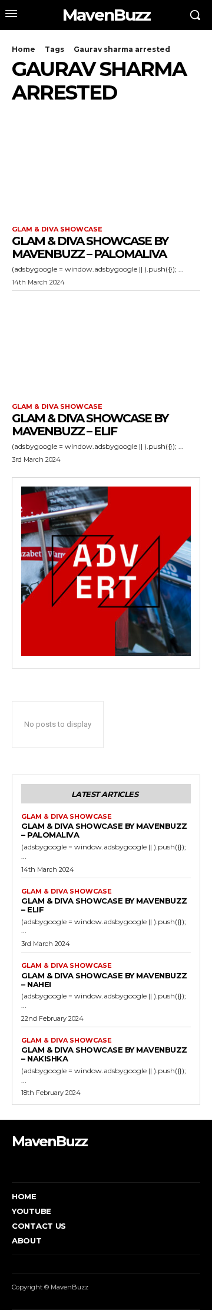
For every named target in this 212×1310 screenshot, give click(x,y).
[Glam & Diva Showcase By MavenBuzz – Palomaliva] (106, 167)
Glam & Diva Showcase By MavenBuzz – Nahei (104, 980)
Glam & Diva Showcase (57, 229)
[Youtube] (67, 1165)
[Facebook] (13, 1165)
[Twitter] (50, 1165)
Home (23, 49)
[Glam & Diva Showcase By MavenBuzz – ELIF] (106, 344)
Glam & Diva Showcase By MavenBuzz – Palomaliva (90, 247)
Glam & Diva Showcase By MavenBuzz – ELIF (90, 424)
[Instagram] (31, 1165)
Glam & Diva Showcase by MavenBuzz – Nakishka (104, 1054)
